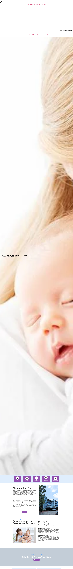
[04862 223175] (1, 2)
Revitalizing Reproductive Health (44, 528)
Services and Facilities (31, 34)
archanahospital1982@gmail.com (65, 30)
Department (43, 34)
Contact (52, 34)
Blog (48, 34)
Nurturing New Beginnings (43, 521)
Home (21, 34)
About (38, 34)
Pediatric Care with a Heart (43, 535)
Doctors (25, 34)
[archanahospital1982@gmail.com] (72, 30)
